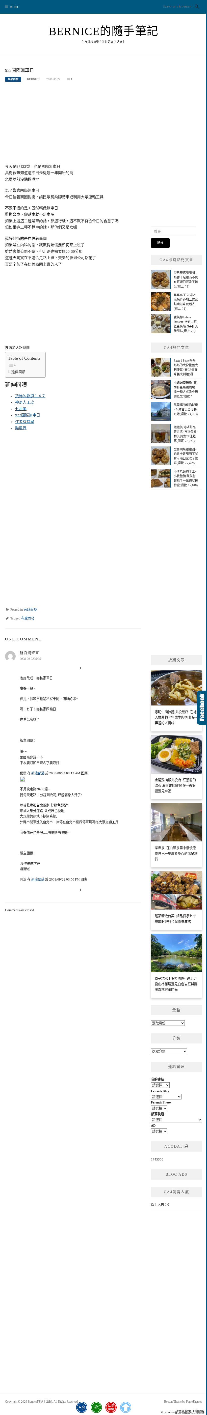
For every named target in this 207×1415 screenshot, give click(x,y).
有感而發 (13, 79)
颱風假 (21, 428)
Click (202, 708)
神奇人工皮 (24, 402)
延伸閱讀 (18, 372)
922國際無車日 (27, 415)
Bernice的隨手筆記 (104, 31)
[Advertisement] (73, 125)
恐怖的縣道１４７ (30, 396)
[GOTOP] (126, 1407)
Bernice (33, 79)
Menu (15, 7)
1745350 (157, 1159)
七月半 (21, 409)
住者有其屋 (24, 422)
